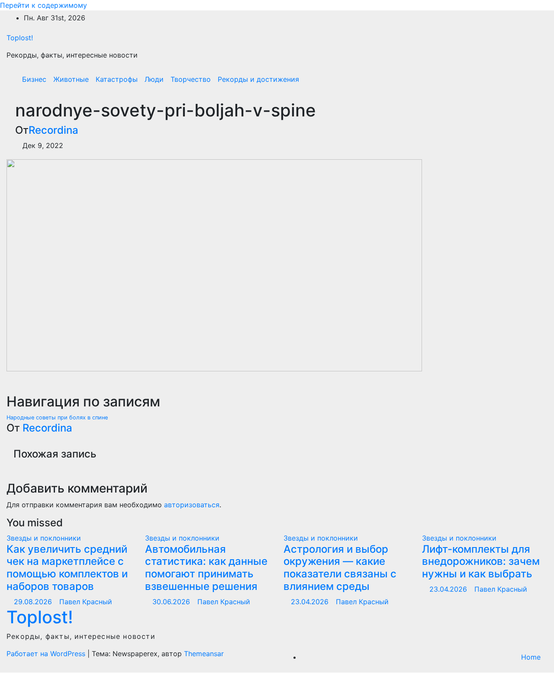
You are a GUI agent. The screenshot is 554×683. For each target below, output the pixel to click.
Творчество (191, 79)
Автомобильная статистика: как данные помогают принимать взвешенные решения (206, 568)
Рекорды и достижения (258, 79)
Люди (154, 79)
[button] (522, 79)
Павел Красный (85, 601)
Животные (71, 79)
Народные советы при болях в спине (58, 417)
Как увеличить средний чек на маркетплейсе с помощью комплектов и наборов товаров (67, 568)
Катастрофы (117, 79)
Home (531, 657)
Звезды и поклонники (43, 538)
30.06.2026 (172, 601)
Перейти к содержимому (43, 5)
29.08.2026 (34, 601)
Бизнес (34, 79)
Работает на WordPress (46, 653)
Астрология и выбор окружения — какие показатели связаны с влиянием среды (339, 568)
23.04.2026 (311, 601)
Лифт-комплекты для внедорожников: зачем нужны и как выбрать (481, 561)
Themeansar (204, 653)
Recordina (53, 130)
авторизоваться (191, 504)
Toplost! (19, 37)
